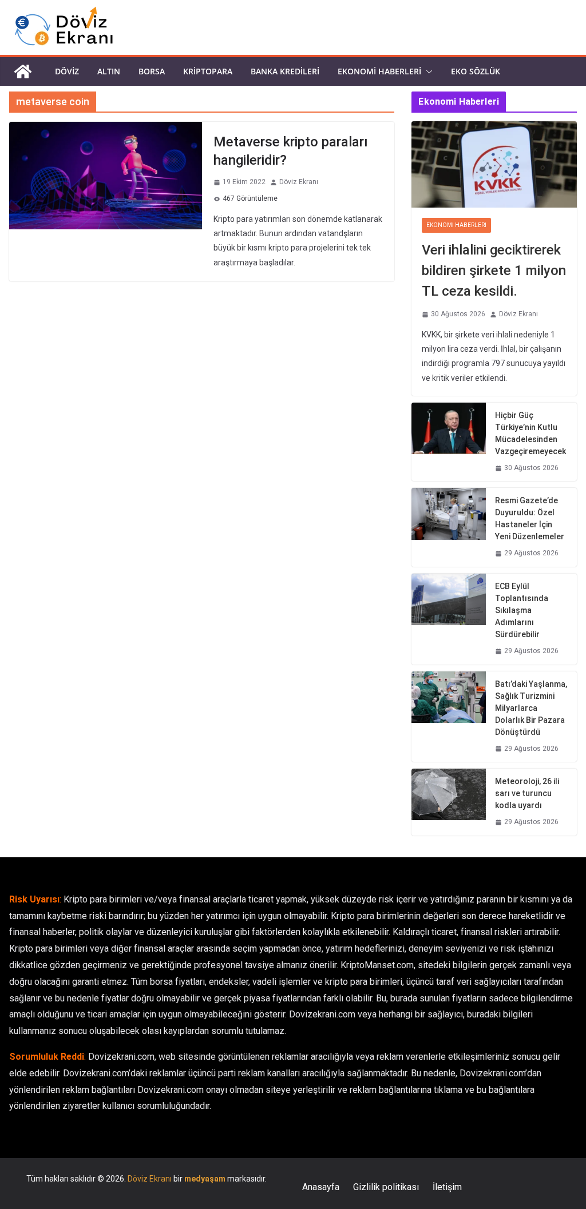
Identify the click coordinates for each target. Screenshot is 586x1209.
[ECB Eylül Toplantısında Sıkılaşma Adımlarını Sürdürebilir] (448, 619)
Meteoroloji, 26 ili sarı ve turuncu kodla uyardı (527, 793)
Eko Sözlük (475, 71)
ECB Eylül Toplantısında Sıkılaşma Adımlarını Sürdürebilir (521, 610)
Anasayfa (320, 1187)
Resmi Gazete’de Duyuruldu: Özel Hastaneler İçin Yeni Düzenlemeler (529, 518)
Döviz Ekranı (298, 182)
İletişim (447, 1187)
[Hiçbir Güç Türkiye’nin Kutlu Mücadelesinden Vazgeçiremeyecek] (448, 442)
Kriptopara (207, 71)
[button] (427, 71)
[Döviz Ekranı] (23, 71)
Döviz (67, 71)
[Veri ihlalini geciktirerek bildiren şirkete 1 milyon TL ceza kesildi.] (494, 164)
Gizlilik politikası (386, 1187)
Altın (108, 71)
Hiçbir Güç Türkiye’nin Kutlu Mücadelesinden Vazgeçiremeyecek (530, 433)
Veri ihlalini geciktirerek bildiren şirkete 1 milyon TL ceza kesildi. (494, 270)
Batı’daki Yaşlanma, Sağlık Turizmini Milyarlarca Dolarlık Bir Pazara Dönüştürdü (531, 708)
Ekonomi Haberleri (379, 71)
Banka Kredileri (285, 71)
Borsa (151, 71)
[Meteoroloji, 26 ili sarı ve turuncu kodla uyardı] (448, 802)
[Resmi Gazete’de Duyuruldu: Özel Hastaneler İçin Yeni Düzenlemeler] (448, 527)
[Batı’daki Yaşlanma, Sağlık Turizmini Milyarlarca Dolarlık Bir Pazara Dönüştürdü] (448, 716)
